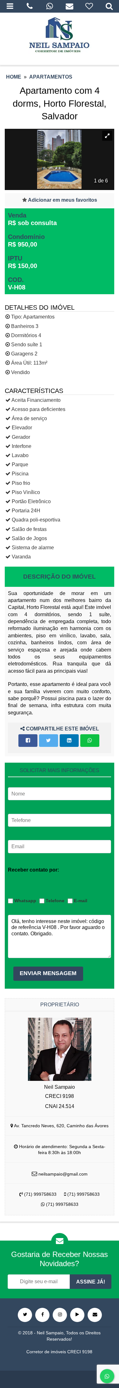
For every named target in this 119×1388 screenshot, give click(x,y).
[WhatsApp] (50, 6)
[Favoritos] (89, 6)
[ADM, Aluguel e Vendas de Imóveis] (59, 35)
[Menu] (10, 6)
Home (13, 77)
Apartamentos (50, 77)
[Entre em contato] (95, 1315)
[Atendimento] (30, 6)
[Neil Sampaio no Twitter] (25, 1315)
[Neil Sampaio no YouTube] (77, 1315)
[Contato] (70, 6)
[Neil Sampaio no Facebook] (42, 1315)
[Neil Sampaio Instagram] (60, 1315)
